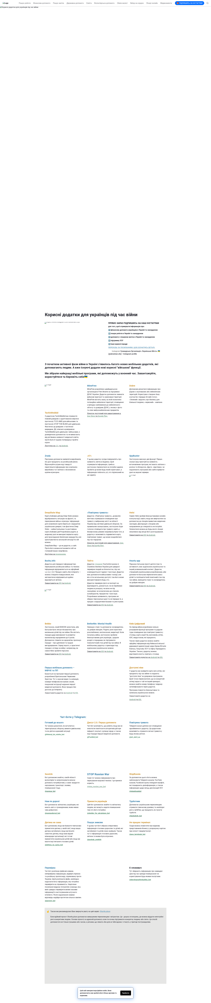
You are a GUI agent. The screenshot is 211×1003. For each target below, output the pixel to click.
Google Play (102, 416)
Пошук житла (58, 3)
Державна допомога (75, 3)
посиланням (60, 554)
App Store (91, 416)
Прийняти (125, 993)
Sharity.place (105, 911)
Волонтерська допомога (104, 3)
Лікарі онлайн (152, 3)
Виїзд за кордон (137, 3)
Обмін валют (122, 3)
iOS (57, 446)
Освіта (89, 3)
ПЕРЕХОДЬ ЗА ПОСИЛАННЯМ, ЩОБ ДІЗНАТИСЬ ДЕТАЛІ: (131, 347)
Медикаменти (166, 3)
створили (98, 564)
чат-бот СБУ (49, 572)
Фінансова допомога (41, 3)
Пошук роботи (25, 3)
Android (64, 446)
